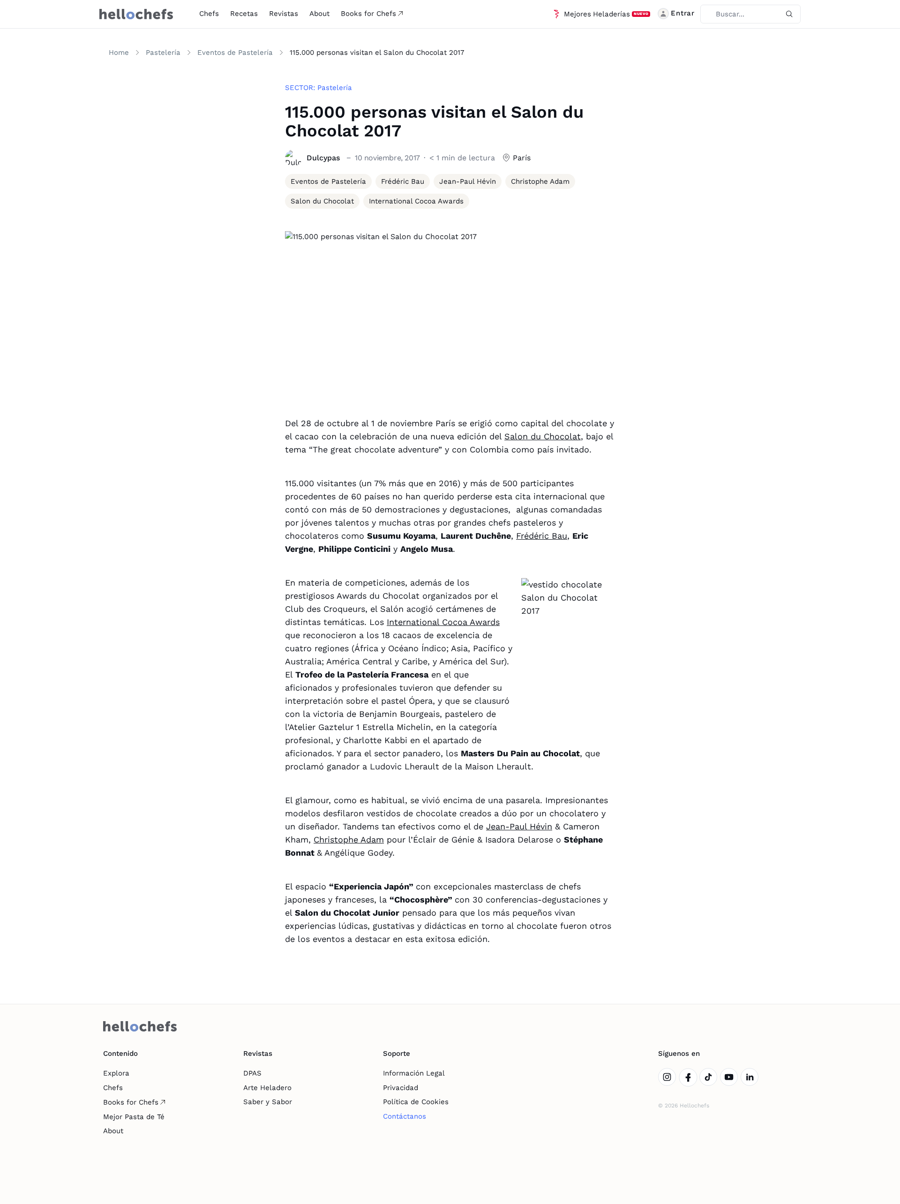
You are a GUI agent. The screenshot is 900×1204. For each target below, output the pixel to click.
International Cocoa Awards (443, 622)
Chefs (209, 13)
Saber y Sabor (267, 1102)
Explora (116, 1073)
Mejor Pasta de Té (134, 1117)
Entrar (683, 13)
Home (119, 52)
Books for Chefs (368, 13)
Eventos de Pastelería (235, 52)
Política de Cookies (416, 1102)
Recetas (244, 13)
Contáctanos (404, 1116)
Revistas (283, 13)
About (319, 13)
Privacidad (400, 1088)
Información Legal (414, 1073)
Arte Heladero (267, 1088)
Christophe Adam (349, 839)
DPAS (252, 1073)
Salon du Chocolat (542, 436)
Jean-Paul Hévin (519, 826)
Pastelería (163, 52)
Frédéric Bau (541, 536)
